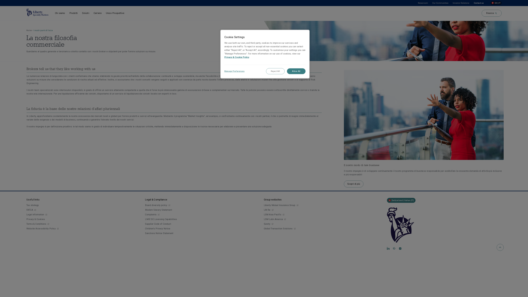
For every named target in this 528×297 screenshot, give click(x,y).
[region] (265, 54)
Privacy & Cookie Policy (236, 57)
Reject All (275, 71)
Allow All (296, 71)
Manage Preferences (234, 71)
